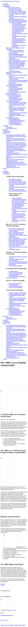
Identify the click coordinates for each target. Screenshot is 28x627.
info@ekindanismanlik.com (7, 615)
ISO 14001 (12, 419)
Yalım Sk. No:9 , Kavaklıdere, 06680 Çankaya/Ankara (13, 625)
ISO (1, 487)
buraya (16, 580)
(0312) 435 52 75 (4, 620)
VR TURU (14, 610)
